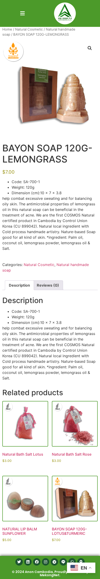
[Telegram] (54, 562)
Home (7, 29)
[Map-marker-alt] (81, 562)
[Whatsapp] (72, 562)
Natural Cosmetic (29, 29)
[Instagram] (45, 562)
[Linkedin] (28, 562)
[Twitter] (19, 562)
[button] (23, 13)
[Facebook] (36, 562)
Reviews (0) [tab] (48, 285)
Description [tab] (19, 285)
